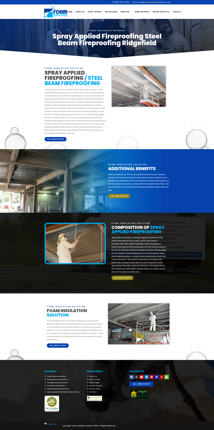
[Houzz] (166, 377)
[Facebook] (131, 377)
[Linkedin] (146, 377)
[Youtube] (141, 377)
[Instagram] (136, 377)
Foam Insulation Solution (82, 425)
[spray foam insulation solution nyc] (55, 12)
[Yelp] (161, 377)
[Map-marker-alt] (156, 377)
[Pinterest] (151, 377)
